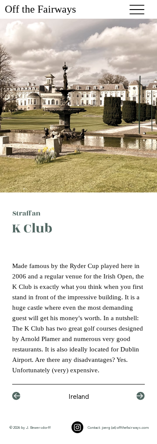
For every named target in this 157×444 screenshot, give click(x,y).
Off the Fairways (41, 9)
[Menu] (136, 9)
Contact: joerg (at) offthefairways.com (118, 427)
